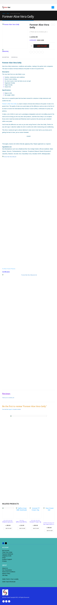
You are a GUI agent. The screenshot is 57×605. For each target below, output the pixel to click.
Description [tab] (5, 57)
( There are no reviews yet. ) (38, 32)
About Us (5, 568)
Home (4, 13)
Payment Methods (7, 554)
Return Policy (6, 573)
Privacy (4, 561)
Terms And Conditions (8, 572)
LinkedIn (36, 52)
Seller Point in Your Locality (10, 579)
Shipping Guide (6, 556)
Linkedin (9, 601)
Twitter (34, 52)
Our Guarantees (7, 570)
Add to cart (42, 46)
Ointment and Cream (47, 522)
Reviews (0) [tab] (14, 57)
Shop (8, 13)
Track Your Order (7, 552)
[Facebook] (54, 2)
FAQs (4, 557)
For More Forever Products (8, 268)
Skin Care (40, 40)
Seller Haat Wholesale (8, 581)
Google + (39, 52)
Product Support (7, 559)
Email (42, 52)
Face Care (6, 520)
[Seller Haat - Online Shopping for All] (6, 7)
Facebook (31, 52)
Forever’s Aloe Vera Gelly (9, 104)
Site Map (4, 575)
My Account (5, 550)
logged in (10, 409)
